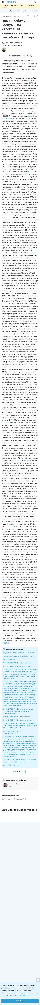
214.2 (14, 461)
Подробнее (21, 995)
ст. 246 (29, 336)
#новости (4, 7)
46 (5, 478)
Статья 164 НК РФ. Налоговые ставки (16, 666)
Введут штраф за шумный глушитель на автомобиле (20, 5)
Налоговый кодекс (9, 659)
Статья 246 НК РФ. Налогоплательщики (17, 720)
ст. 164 (29, 172)
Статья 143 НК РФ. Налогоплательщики (17, 663)
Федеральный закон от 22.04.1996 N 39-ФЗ (18, 653)
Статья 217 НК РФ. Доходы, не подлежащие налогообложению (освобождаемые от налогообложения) (20, 711)
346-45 (4, 580)
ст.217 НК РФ (6, 423)
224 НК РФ (14, 526)
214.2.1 (18, 461)
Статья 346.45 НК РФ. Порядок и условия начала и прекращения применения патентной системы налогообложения (20, 726)
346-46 (10, 580)
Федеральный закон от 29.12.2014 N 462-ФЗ (19, 656)
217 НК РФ (27, 461)
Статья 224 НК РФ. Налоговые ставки (16, 717)
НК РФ (31, 83)
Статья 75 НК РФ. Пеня (11, 765)
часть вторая (32, 253)
